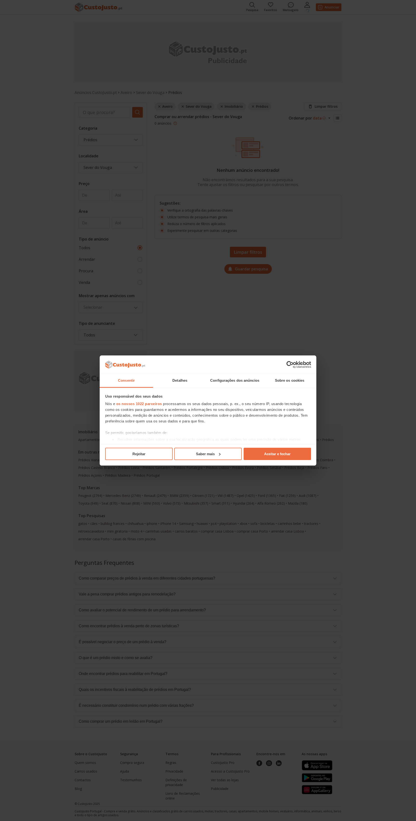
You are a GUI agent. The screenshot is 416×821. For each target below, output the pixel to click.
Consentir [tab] (126, 380)
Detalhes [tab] (179, 380)
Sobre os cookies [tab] (290, 380)
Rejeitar (138, 454)
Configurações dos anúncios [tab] (234, 380)
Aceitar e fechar (277, 454)
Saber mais (205, 454)
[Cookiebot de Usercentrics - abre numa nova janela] (290, 364)
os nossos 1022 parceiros (139, 404)
